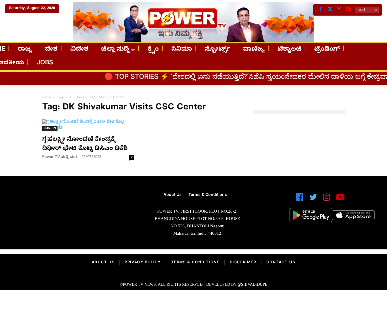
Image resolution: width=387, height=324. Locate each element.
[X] (330, 10)
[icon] (299, 199)
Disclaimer (243, 262)
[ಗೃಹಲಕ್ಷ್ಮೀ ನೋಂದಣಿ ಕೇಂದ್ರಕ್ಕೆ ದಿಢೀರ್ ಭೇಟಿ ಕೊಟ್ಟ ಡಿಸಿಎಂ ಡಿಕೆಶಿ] (88, 125)
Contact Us (280, 262)
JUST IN (50, 128)
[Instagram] (339, 10)
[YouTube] (348, 10)
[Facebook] (321, 10)
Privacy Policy (143, 262)
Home (47, 98)
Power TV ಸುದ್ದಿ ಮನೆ (59, 157)
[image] (67, 210)
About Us (103, 262)
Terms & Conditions (195, 262)
